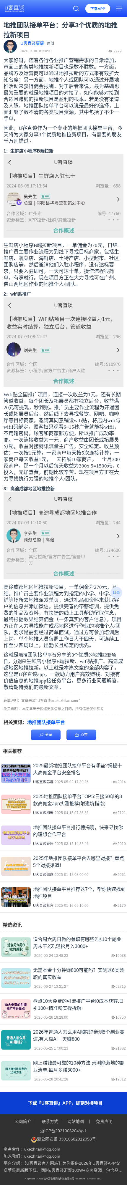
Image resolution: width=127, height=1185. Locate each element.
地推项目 (49, 93)
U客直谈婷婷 (43, 844)
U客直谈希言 (43, 906)
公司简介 (23, 1121)
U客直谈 (28, 128)
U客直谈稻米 (43, 813)
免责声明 (104, 1121)
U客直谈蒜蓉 (43, 782)
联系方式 (49, 1121)
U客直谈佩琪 (43, 875)
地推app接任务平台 (50, 681)
